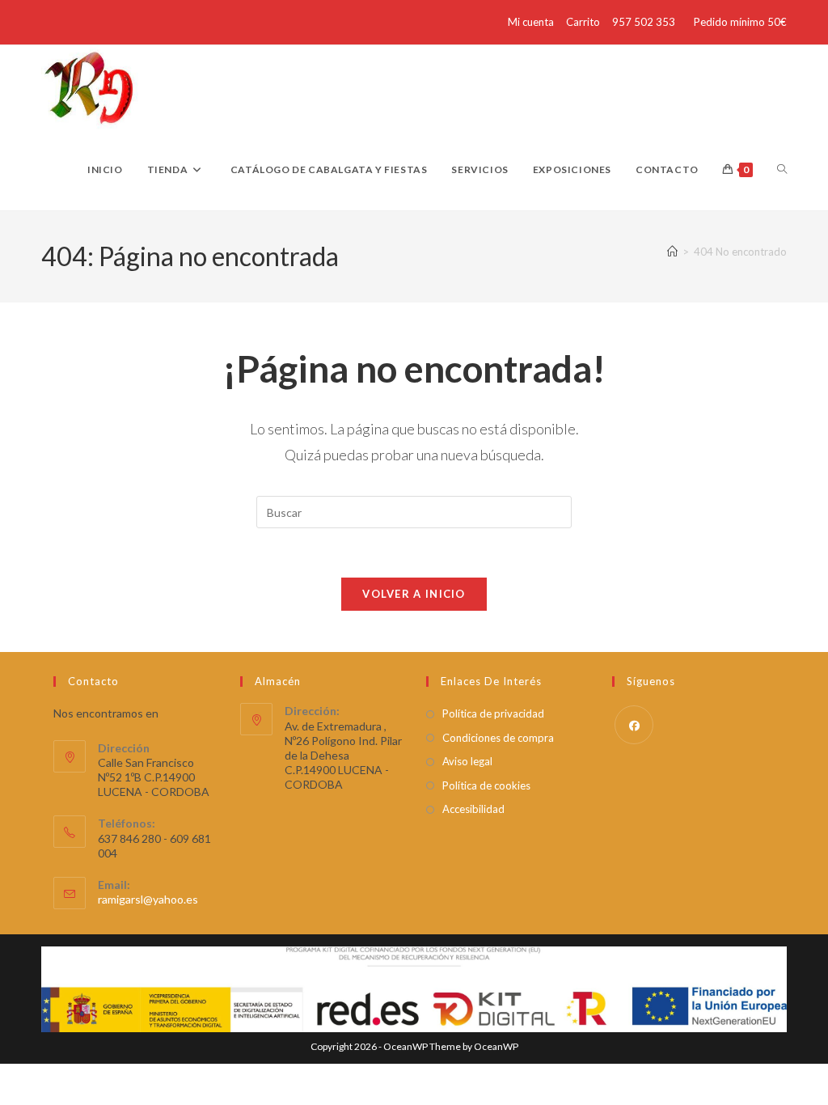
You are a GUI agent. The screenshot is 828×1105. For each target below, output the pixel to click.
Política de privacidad (493, 713)
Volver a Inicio (414, 593)
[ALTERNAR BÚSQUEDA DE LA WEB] (782, 169)
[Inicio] (672, 251)
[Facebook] (634, 724)
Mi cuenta (531, 21)
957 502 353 (643, 21)
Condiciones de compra (498, 737)
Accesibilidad (473, 808)
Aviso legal (467, 761)
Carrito (583, 21)
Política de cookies (486, 785)
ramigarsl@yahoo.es (148, 899)
